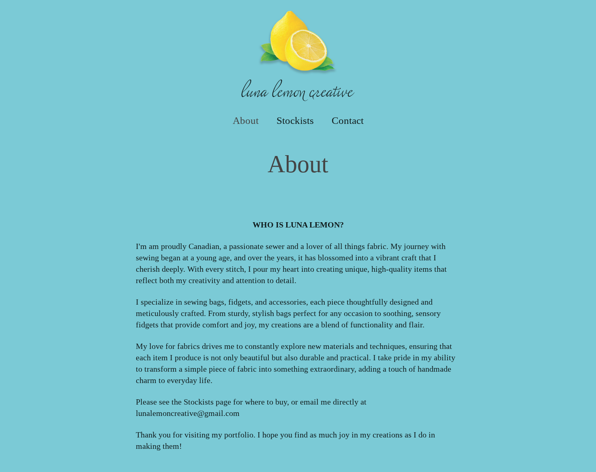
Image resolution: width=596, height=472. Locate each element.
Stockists (295, 120)
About (246, 120)
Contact (348, 120)
